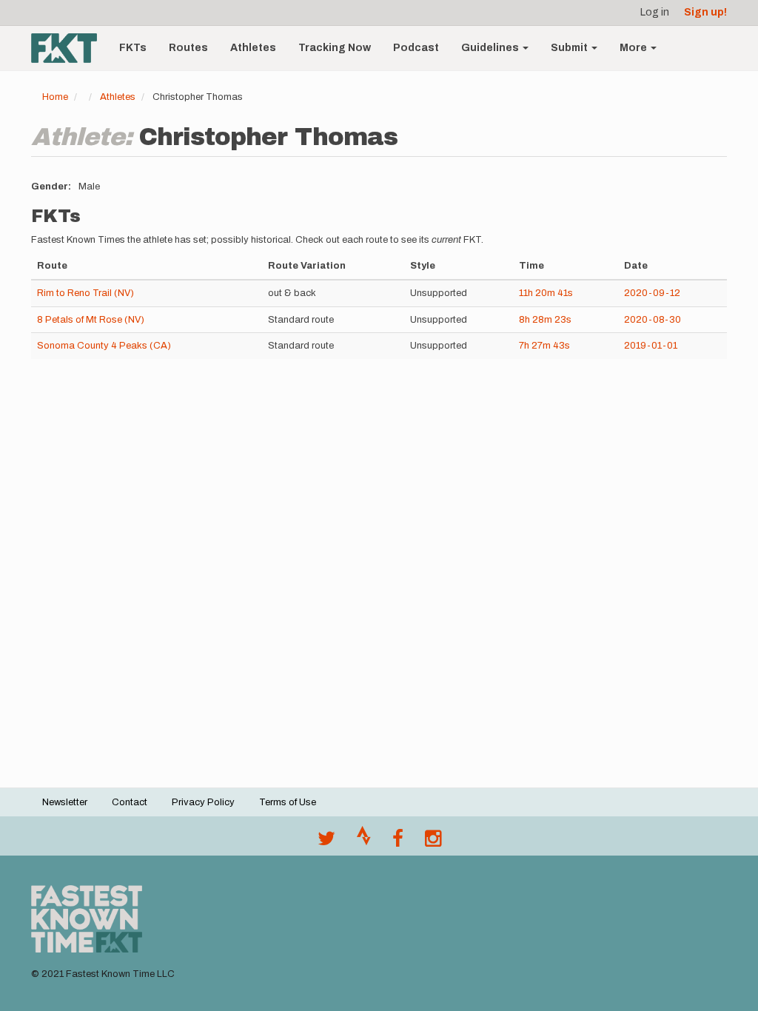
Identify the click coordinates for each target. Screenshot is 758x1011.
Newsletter (64, 802)
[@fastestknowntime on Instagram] (433, 842)
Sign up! (705, 12)
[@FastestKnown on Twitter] (326, 842)
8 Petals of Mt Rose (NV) (90, 320)
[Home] (69, 48)
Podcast (416, 47)
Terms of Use (287, 802)
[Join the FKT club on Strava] (364, 842)
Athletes (253, 47)
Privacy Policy (203, 802)
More (634, 47)
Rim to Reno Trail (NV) (85, 293)
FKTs (133, 47)
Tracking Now (334, 47)
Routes (188, 47)
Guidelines (491, 47)
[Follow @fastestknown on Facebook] (397, 842)
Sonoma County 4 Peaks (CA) (104, 345)
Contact (129, 802)
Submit (570, 47)
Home (55, 97)
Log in (654, 12)
